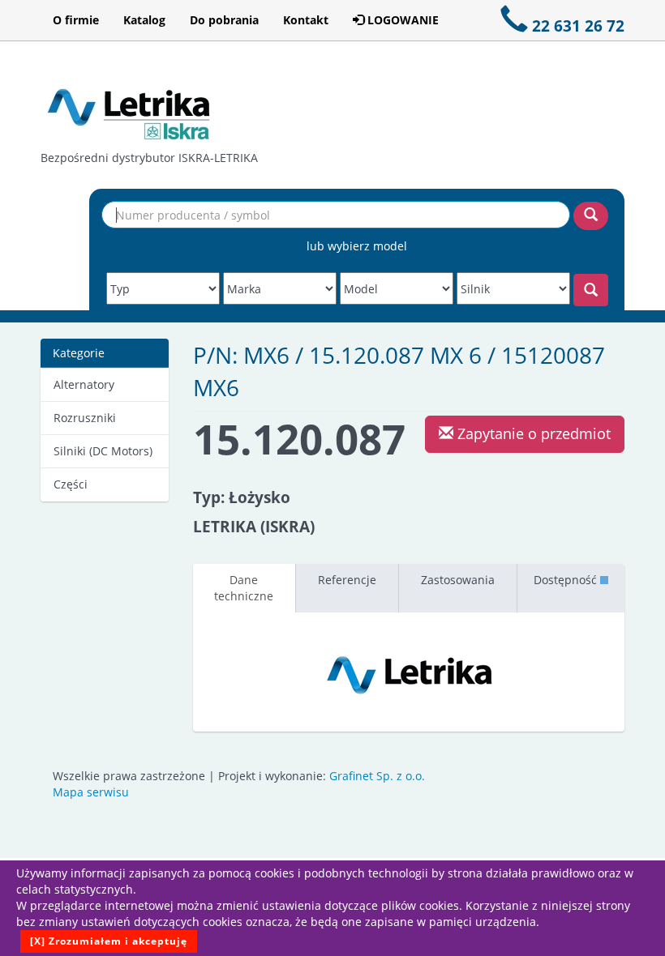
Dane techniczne (243, 588)
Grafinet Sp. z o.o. (377, 775)
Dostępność (567, 579)
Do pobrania (224, 20)
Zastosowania (458, 579)
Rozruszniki (85, 417)
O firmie (76, 20)
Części (71, 484)
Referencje (347, 579)
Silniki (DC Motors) (103, 451)
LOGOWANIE (401, 20)
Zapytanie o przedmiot (532, 433)
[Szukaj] (590, 216)
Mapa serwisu (91, 792)
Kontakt (305, 20)
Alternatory (84, 384)
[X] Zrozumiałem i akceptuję (108, 941)
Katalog (144, 20)
